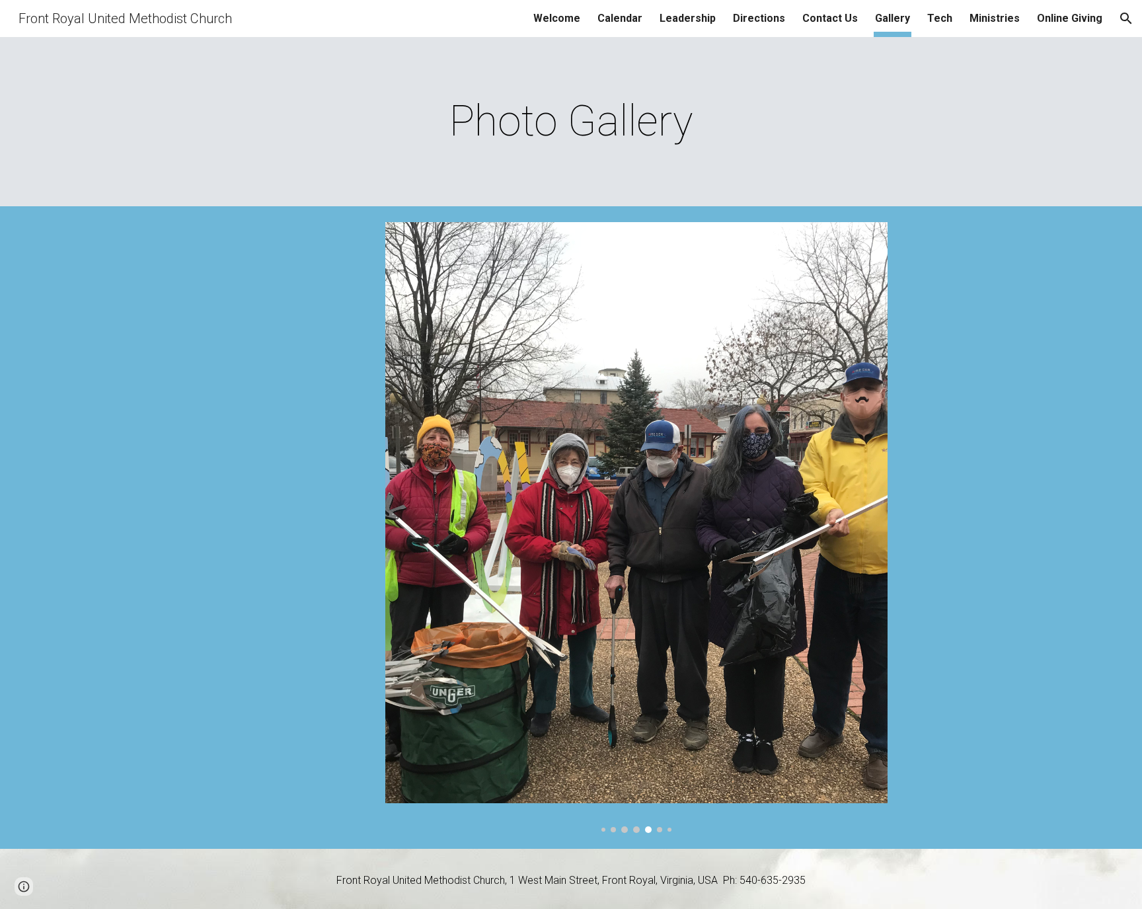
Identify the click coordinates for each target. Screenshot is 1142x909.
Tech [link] (939, 18)
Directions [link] (759, 18)
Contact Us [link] (830, 18)
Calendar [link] (619, 18)
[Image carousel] (636, 527)
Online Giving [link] (1069, 18)
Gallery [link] (892, 18)
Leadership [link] (688, 18)
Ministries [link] (995, 18)
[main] (571, 121)
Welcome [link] (556, 18)
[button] (1126, 18)
